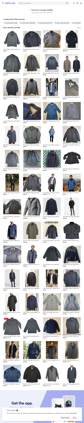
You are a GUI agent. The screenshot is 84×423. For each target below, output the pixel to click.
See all (79, 27)
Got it (74, 417)
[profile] (81, 3)
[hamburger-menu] (3, 3)
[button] (73, 3)
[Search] (67, 3)
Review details (65, 417)
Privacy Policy (73, 413)
